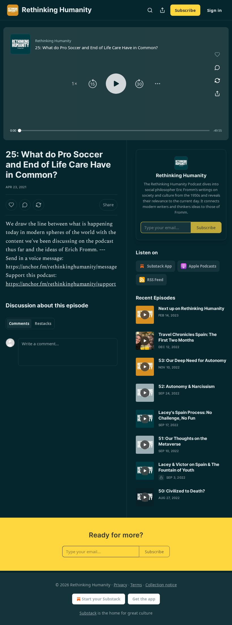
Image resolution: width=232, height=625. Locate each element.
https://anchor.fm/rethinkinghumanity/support (61, 284)
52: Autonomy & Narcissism (186, 386)
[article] (181, 314)
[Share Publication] (162, 10)
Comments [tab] (19, 323)
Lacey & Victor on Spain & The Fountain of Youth (188, 467)
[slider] (115, 130)
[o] (144, 314)
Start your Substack (101, 599)
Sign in (214, 10)
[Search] (150, 10)
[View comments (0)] (217, 67)
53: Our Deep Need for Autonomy (192, 360)
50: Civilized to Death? (181, 491)
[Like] (11, 204)
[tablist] (30, 323)
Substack (88, 613)
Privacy (120, 584)
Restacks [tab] (43, 323)
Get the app (143, 599)
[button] (74, 83)
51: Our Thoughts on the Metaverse (182, 441)
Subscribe (185, 10)
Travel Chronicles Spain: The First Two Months (187, 337)
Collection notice (161, 584)
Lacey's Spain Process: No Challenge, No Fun (185, 415)
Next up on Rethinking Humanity (191, 308)
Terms (136, 584)
